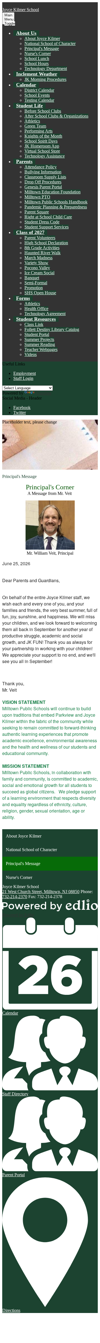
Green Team (35, 126)
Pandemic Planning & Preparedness (55, 207)
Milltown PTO (37, 197)
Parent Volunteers (39, 237)
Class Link (33, 324)
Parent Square (36, 212)
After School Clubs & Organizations (56, 116)
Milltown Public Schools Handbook (56, 202)
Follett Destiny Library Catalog (51, 329)
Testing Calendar (39, 100)
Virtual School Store (42, 151)
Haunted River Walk (42, 252)
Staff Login (23, 378)
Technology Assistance (44, 156)
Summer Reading (39, 344)
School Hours (36, 63)
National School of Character (50, 43)
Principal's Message (41, 48)
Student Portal (36, 334)
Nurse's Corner (37, 53)
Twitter (19, 412)
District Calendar (39, 90)
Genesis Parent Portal (43, 187)
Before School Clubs (42, 111)
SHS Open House (40, 292)
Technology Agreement (45, 313)
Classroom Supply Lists (45, 177)
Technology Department (45, 68)
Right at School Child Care (48, 217)
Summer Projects (39, 339)
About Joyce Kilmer (42, 38)
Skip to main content (20, 4)
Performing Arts (38, 131)
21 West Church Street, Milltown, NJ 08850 (40, 891)
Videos (30, 354)
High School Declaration (46, 242)
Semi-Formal (35, 282)
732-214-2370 (14, 896)
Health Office (36, 308)
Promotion (33, 287)
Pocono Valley (37, 267)
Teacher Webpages (41, 349)
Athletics (32, 121)
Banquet (31, 277)
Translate (43, 393)
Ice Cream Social (39, 272)
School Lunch (36, 58)
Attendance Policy (40, 167)
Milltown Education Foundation (52, 192)
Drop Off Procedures (42, 182)
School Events (37, 95)
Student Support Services (46, 227)
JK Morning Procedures (45, 79)
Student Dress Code (41, 222)
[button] (26, 33)
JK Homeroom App (41, 146)
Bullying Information (42, 172)
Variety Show (36, 262)
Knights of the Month (43, 136)
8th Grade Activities (41, 247)
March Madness (38, 257)
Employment (24, 373)
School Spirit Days (41, 141)
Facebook (22, 407)
